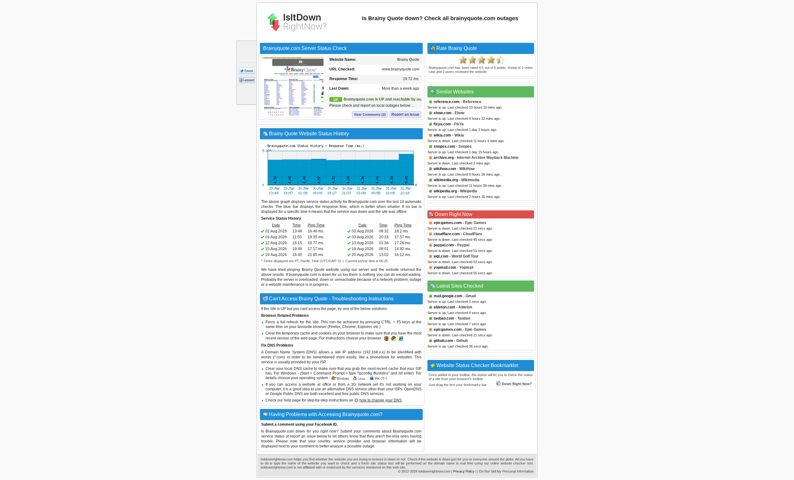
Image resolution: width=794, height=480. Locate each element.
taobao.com (444, 318)
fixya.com (442, 124)
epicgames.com (448, 223)
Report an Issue (405, 114)
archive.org (444, 157)
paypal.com (444, 245)
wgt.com (441, 256)
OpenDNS (413, 389)
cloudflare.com (447, 234)
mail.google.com (448, 296)
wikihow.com (445, 169)
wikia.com (442, 135)
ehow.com (443, 113)
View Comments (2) (370, 114)
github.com (443, 341)
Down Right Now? (517, 384)
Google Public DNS (286, 394)
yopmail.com (445, 267)
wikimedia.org (446, 180)
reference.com (447, 102)
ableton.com (444, 307)
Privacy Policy (464, 471)
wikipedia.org (445, 191)
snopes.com (444, 146)
